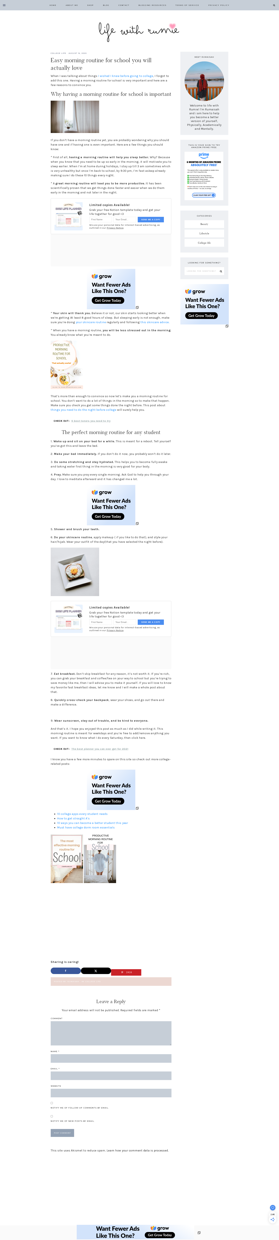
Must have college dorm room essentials (86, 827)
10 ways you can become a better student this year (93, 823)
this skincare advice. (155, 322)
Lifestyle (204, 233)
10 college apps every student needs (82, 814)
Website (56, 1086)
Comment (57, 1018)
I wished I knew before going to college (125, 76)
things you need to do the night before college (83, 410)
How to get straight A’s (73, 818)
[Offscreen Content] (4, 5)
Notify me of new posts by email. (73, 1121)
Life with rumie (139, 31)
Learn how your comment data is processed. (138, 1150)
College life (58, 53)
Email (55, 1069)
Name (55, 1051)
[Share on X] (96, 971)
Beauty (204, 224)
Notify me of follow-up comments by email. (80, 1108)
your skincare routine (91, 322)
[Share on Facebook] (66, 971)
